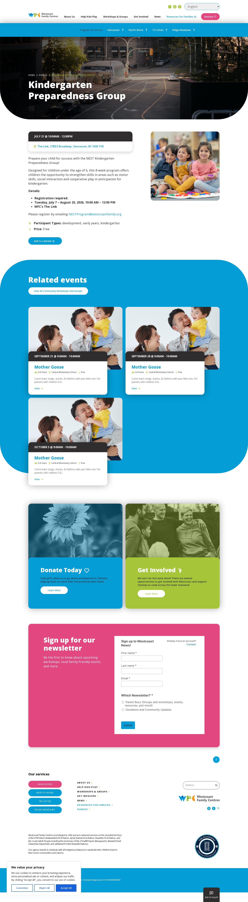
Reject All (44, 888)
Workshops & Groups (115, 16)
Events (43, 75)
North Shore (136, 30)
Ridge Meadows (181, 30)
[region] (44, 878)
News (157, 16)
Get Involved (141, 16)
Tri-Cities (157, 30)
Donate (208, 16)
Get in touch (211, 897)
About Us (69, 16)
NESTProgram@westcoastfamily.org (94, 214)
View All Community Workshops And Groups (58, 291)
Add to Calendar (43, 241)
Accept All (66, 888)
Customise (22, 888)
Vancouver (113, 30)
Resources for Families (180, 16)
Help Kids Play (89, 16)
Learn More (54, 590)
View (37, 388)
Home (31, 75)
